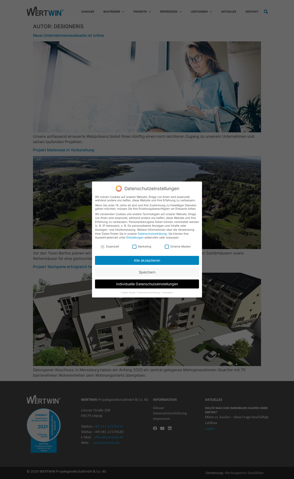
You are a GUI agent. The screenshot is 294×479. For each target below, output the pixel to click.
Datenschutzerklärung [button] (149, 292)
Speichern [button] (147, 272)
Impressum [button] (167, 292)
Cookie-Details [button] (128, 292)
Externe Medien (180, 246)
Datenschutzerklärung (152, 233)
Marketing (144, 246)
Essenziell (112, 246)
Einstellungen (135, 237)
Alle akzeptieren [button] (147, 260)
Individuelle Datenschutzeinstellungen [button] (147, 284)
